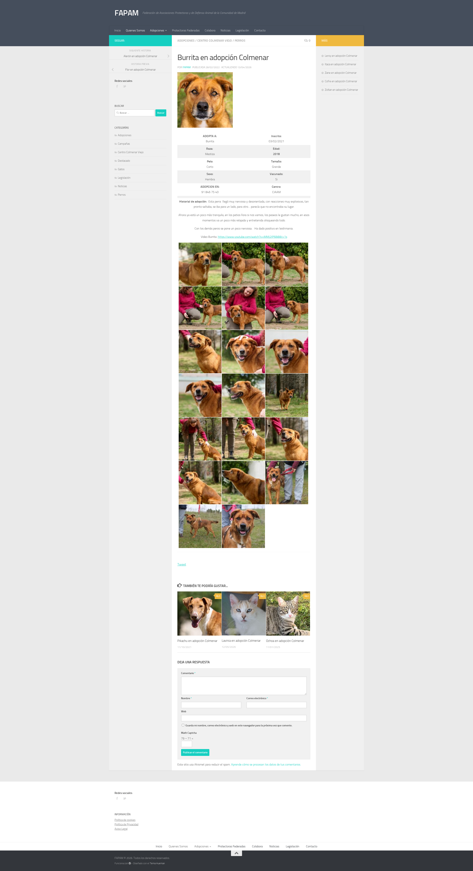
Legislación (242, 30)
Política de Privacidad (126, 824)
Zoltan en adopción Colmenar (341, 89)
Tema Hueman (157, 863)
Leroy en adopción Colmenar (341, 55)
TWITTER (124, 86)
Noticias (225, 30)
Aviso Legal (121, 829)
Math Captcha (189, 732)
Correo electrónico (257, 698)
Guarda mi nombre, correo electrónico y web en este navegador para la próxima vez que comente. (239, 725)
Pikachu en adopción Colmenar (197, 641)
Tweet (181, 564)
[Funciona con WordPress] (130, 863)
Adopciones (157, 30)
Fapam (187, 67)
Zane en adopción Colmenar (341, 72)
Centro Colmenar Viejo (214, 40)
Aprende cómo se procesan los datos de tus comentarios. (266, 764)
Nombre (186, 698)
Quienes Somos (135, 30)
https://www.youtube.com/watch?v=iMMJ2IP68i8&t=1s (252, 237)
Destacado (124, 160)
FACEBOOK (117, 86)
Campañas (124, 143)
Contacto (260, 30)
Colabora (210, 30)
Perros (240, 40)
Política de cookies (125, 820)
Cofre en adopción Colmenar (341, 81)
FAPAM (127, 13)
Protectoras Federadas (186, 30)
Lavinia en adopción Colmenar (241, 640)
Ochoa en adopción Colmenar (285, 641)
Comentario (188, 673)
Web (183, 711)
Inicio (117, 30)
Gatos (121, 169)
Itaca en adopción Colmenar (340, 64)
